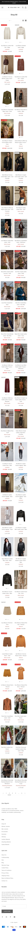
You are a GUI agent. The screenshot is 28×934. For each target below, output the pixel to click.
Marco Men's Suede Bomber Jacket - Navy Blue (7, 334)
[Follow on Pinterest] (10, 917)
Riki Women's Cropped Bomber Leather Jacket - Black (20, 560)
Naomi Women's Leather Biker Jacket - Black (7, 559)
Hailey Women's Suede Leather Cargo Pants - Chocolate (21, 432)
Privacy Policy (5, 873)
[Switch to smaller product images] (25, 20)
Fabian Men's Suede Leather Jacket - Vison (21, 334)
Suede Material (5, 844)
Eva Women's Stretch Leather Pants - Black (7, 464)
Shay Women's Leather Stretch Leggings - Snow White (20, 496)
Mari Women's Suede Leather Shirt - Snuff (21, 208)
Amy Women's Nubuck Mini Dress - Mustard (21, 685)
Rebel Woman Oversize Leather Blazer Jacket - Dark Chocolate (7, 176)
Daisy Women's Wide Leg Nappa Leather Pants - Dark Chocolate (7, 209)
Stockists (4, 834)
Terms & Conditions (6, 870)
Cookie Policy (5, 867)
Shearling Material (6, 842)
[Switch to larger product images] (23, 20)
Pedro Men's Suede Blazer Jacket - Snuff (7, 716)
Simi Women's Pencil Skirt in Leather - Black (21, 110)
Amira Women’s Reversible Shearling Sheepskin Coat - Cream (21, 782)
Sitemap (4, 836)
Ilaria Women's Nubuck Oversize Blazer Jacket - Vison (7, 142)
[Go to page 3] (24, 793)
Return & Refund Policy (7, 878)
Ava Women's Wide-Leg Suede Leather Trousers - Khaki (7, 366)
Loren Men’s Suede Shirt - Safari (7, 303)
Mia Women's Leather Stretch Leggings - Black (20, 464)
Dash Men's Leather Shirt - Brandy (7, 748)
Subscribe (7, 911)
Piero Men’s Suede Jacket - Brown (21, 716)
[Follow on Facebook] (2, 917)
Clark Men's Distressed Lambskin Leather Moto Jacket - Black (21, 749)
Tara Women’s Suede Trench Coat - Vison (21, 592)
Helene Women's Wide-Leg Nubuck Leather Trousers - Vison (21, 142)
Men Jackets (5, 829)
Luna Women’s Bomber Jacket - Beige (21, 46)
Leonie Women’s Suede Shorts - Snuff (7, 654)
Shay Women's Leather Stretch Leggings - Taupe (7, 528)
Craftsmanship (5, 857)
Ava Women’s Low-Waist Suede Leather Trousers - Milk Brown (20, 366)
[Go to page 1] (3, 793)
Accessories (5, 831)
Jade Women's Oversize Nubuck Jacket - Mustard (20, 654)
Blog (3, 862)
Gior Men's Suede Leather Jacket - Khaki (21, 272)
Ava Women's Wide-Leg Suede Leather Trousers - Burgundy (7, 399)
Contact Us (4, 880)
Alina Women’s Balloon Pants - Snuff (7, 431)
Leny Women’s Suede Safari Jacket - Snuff (7, 241)
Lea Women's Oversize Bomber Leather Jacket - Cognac (7, 78)
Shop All (4, 823)
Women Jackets (6, 826)
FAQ (3, 860)
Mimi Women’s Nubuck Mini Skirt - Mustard (21, 623)
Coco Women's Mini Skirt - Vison (7, 623)
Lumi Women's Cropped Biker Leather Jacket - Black (21, 528)
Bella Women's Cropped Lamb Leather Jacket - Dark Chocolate (21, 176)
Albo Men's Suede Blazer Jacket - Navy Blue (20, 303)
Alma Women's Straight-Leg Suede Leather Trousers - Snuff (21, 399)
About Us (4, 855)
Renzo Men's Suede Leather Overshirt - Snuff (7, 272)
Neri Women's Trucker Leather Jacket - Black (7, 592)
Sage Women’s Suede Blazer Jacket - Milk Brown (21, 241)
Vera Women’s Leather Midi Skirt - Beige (7, 46)
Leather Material (6, 839)
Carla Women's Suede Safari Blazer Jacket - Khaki (7, 110)
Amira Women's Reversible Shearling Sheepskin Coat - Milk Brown (7, 782)
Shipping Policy (5, 875)
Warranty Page (5, 865)
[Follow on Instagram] (6, 917)
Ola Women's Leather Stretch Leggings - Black (7, 495)
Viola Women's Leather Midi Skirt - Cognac (21, 77)
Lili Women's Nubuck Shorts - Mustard (7, 685)
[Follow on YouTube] (14, 917)
